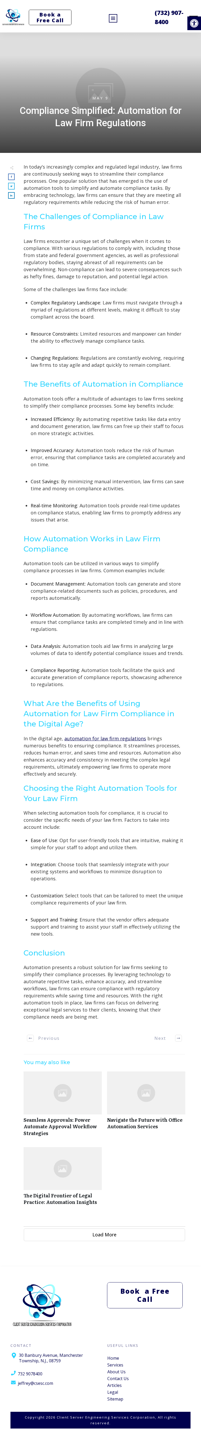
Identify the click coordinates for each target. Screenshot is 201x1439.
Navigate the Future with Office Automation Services (146, 1106)
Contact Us (118, 1378)
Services (115, 1365)
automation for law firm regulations (105, 738)
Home (113, 1358)
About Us (116, 1372)
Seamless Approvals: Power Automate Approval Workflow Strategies (63, 1106)
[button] (194, 23)
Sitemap (115, 1399)
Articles (114, 1385)
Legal (112, 1392)
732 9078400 (30, 1374)
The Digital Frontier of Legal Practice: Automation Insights (63, 1178)
